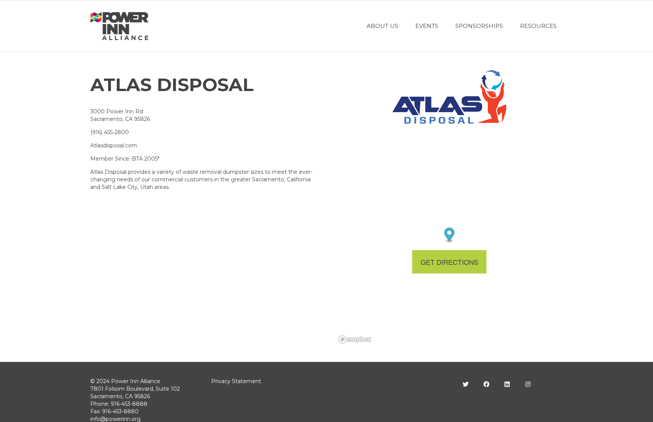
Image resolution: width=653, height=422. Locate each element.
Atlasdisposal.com (113, 145)
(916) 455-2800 (109, 132)
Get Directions (449, 262)
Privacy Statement (236, 381)
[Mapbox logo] (354, 339)
